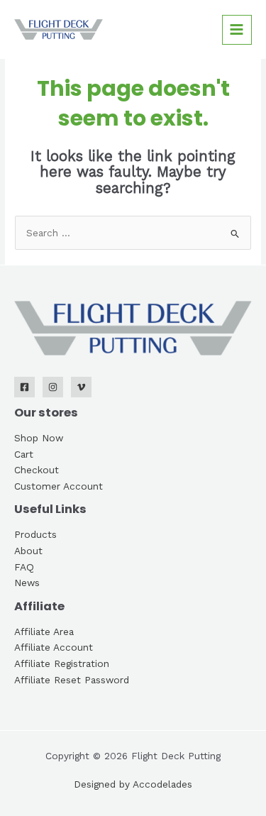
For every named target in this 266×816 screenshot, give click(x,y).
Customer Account (58, 486)
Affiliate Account (53, 647)
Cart (23, 454)
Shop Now (38, 437)
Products (35, 534)
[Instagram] (53, 387)
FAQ (24, 567)
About (28, 550)
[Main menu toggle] (237, 30)
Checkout (36, 469)
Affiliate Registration (61, 663)
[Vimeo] (81, 387)
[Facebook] (24, 387)
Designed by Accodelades (133, 784)
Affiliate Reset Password (71, 679)
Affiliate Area (44, 631)
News (27, 582)
